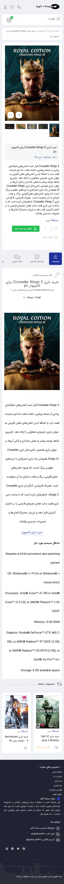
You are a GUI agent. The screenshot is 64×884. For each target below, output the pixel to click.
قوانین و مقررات (55, 790)
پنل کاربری (58, 785)
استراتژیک (41, 31)
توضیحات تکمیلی (37, 261)
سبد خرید (58, 781)
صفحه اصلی (57, 772)
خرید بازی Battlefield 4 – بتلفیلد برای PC (16, 739)
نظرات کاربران (17, 261)
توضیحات (55, 261)
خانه (57, 31)
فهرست (51, 19)
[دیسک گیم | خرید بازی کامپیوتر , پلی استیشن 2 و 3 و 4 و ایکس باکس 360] (48, 7)
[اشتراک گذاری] (19, 115)
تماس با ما (58, 776)
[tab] (55, 259)
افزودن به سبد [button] (56, 747)
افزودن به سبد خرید (23, 228)
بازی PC (50, 31)
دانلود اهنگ (57, 794)
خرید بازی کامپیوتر (32, 532)
